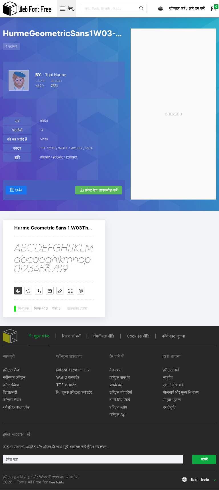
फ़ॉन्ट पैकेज (11, 384)
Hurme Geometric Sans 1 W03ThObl (54, 228)
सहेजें (204, 459)
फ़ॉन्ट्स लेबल (12, 399)
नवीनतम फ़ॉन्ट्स (14, 377)
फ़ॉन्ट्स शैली (11, 369)
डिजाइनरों (10, 392)
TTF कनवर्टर (66, 384)
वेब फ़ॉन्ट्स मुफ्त (27, 8)
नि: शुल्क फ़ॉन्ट (39, 336)
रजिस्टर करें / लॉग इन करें (187, 8)
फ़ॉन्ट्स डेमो (171, 369)
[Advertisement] (173, 114)
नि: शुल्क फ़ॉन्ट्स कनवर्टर (74, 392)
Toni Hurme (55, 74)
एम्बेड (18, 190)
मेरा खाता (116, 369)
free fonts (56, 482)
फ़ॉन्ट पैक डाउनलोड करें (101, 190)
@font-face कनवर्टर (73, 369)
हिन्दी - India (200, 480)
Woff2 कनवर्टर (67, 377)
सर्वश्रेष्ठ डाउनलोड (16, 406)
